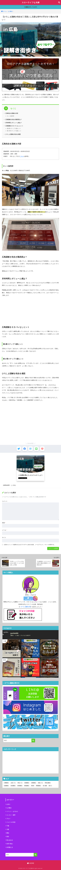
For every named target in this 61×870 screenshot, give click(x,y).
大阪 (8, 829)
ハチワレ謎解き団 (25, 607)
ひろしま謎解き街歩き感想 (13, 134)
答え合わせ (10, 840)
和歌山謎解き (48, 782)
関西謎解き (38, 785)
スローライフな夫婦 (30, 2)
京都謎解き (26, 782)
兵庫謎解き (33, 782)
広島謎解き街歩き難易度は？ (13, 119)
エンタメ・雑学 (11, 815)
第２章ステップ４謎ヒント (14, 130)
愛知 (8, 833)
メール (4, 530)
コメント (4, 501)
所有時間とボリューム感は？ (13, 122)
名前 (4, 523)
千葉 (8, 825)
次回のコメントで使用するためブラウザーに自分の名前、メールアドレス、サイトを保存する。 (29, 544)
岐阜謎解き (20, 785)
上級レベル (13, 782)
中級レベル (20, 782)
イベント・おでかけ (12, 811)
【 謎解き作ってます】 (30, 7)
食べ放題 (45, 785)
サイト (4, 537)
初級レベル (40, 782)
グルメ (8, 818)
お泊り (8, 804)
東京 (8, 836)
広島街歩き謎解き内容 (11, 113)
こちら (22, 156)
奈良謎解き (13, 785)
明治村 (32, 785)
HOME (31, 863)
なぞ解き (13, 485)
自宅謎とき (10, 847)
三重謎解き (6, 782)
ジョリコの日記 (11, 822)
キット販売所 (10, 116)
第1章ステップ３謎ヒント (14, 128)
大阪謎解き (6, 785)
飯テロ (50, 785)
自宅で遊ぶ (10, 843)
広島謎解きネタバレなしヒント (14, 126)
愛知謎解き (26, 785)
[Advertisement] (30, 310)
